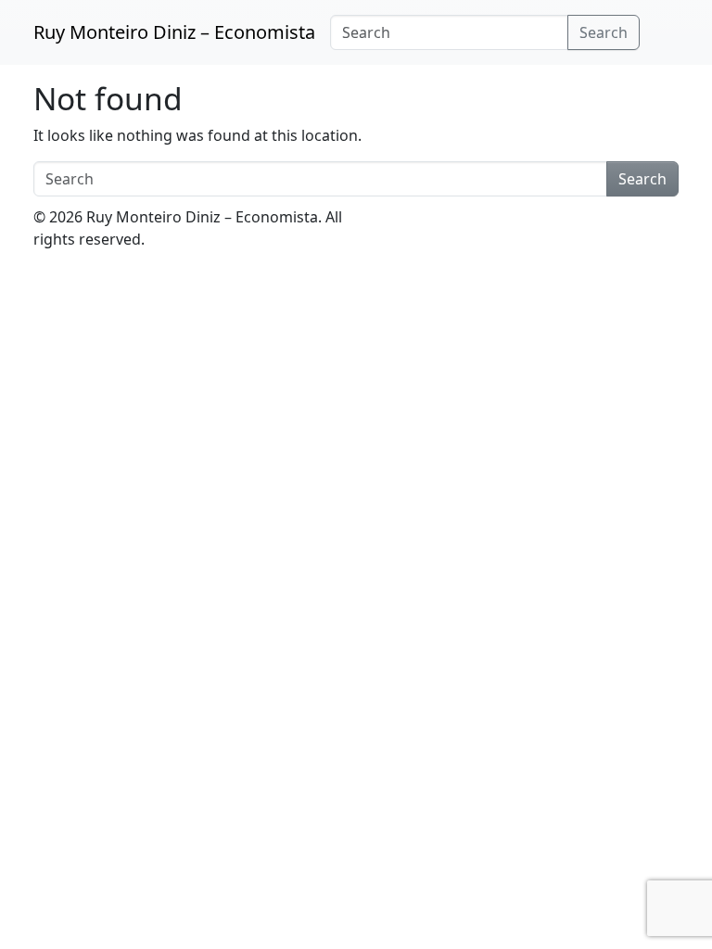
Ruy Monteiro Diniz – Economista (174, 31)
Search (603, 32)
